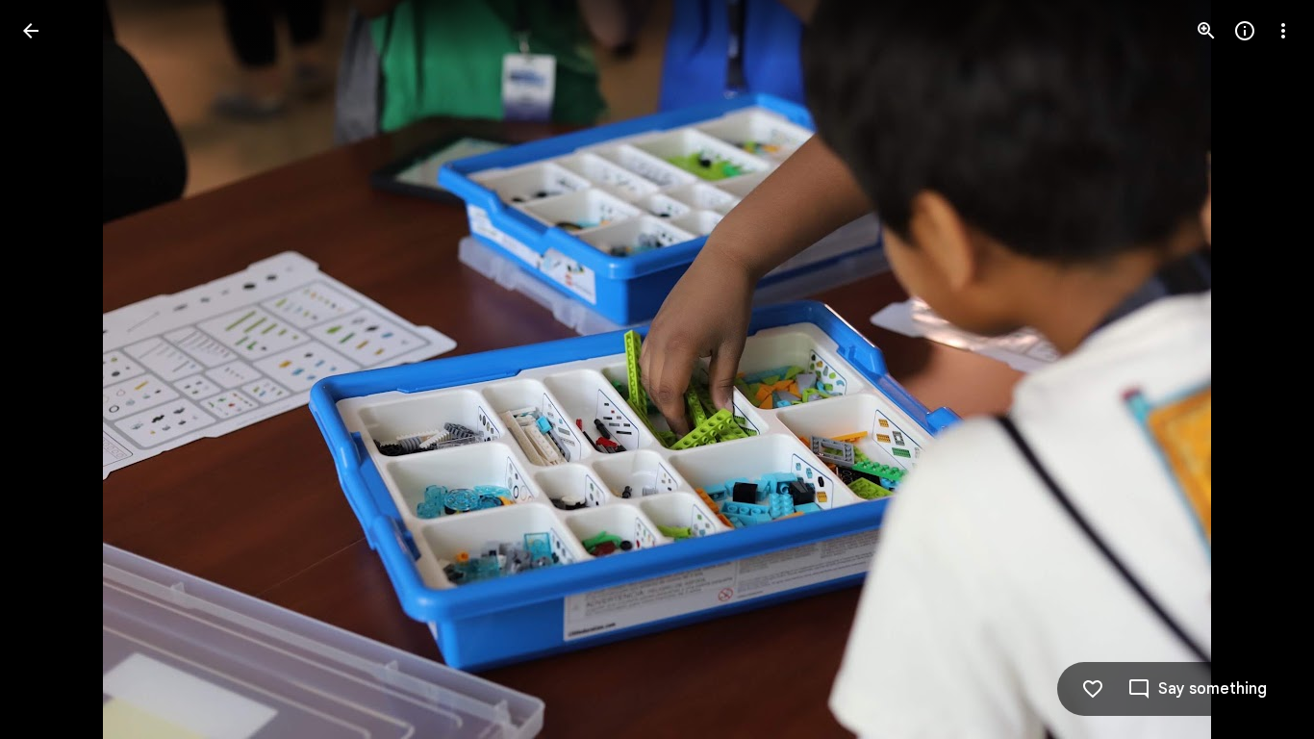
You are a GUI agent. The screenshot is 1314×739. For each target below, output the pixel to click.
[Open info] (1245, 31)
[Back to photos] (31, 31)
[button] (54, 369)
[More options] (1283, 31)
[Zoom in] (1206, 31)
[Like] (1092, 689)
